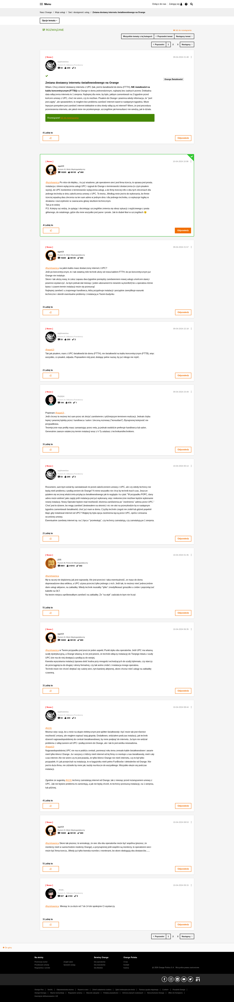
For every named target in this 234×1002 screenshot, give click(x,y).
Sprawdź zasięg (69, 965)
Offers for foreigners (175, 993)
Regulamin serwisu (75, 993)
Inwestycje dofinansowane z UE (46, 996)
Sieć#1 (50, 990)
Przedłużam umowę (42, 965)
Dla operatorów (99, 962)
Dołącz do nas (159, 4)
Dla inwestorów (99, 965)
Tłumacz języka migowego (148, 990)
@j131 (48, 728)
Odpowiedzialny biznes (65, 990)
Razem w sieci (83, 990)
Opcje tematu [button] (49, 20)
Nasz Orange (46, 12)
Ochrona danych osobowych (132, 993)
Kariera (126, 968)
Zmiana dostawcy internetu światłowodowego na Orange (82, 82)
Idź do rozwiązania (183, 30)
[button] (191, 57)
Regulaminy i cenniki (42, 968)
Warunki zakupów (92, 993)
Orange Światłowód (174, 79)
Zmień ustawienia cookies (101, 990)
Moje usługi (60, 12)
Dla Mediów (98, 968)
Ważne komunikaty (57, 993)
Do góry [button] (8, 947)
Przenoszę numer (41, 962)
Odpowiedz (183, 138)
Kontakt (126, 965)
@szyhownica (52, 182)
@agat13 (49, 350)
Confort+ (165, 990)
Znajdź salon (68, 962)
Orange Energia (40, 993)
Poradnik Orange (179, 990)
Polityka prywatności (110, 993)
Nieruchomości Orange (155, 993)
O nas (125, 962)
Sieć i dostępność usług (78, 12)
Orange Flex (39, 990)
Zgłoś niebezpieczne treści (125, 990)
